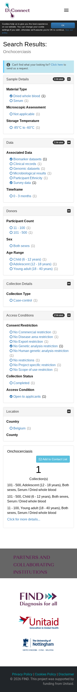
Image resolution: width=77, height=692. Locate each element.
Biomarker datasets (27, 159)
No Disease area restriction (33, 337)
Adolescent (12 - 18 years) (32, 264)
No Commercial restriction (32, 332)
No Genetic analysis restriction (36, 346)
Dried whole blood (27, 96)
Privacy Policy (22, 674)
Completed (21, 383)
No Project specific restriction (34, 365)
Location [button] (12, 411)
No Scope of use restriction (33, 369)
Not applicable (24, 114)
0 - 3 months (22, 196)
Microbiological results (30, 173)
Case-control (23, 300)
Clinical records (25, 164)
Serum (18, 100)
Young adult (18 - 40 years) (33, 269)
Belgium (19, 428)
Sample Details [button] (34, 79)
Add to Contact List (55, 459)
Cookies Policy (45, 674)
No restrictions (24, 360)
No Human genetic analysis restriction (41, 351)
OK (62, 25)
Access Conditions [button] (34, 315)
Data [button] (34, 142)
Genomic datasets (26, 168)
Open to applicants (27, 396)
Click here (57, 64)
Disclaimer (66, 674)
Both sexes (21, 246)
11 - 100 (19, 228)
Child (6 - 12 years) (27, 259)
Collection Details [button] (19, 284)
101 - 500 (20, 232)
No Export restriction (28, 341)
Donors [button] (11, 211)
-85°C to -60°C (24, 127)
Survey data (22, 182)
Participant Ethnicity (28, 178)
